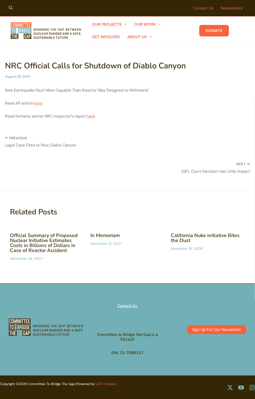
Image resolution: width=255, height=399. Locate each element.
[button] (11, 8)
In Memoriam (105, 235)
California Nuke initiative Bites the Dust (205, 238)
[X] (230, 388)
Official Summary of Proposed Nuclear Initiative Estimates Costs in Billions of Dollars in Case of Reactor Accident (44, 243)
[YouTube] (241, 388)
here (38, 103)
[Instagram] (252, 388)
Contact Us (127, 306)
